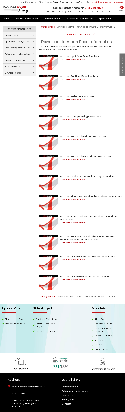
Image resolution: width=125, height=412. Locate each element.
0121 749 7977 (18, 393)
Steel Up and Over (14, 319)
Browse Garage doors (27, 18)
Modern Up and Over (15, 323)
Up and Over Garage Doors (19, 41)
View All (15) (89, 34)
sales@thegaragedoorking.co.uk (106, 1)
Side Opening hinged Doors (19, 47)
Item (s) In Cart (122, 8)
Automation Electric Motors (79, 18)
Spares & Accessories (19, 60)
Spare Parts (105, 18)
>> (80, 34)
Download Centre (66, 26)
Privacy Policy (51, 1)
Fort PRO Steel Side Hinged (45, 325)
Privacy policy (68, 399)
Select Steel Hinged (46, 331)
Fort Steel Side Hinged (47, 319)
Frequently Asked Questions (103, 330)
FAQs (40, 1)
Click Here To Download (72, 59)
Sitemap (64, 1)
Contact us (67, 403)
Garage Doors (48, 26)
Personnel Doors (52, 18)
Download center (123, 63)
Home (7, 18)
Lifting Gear (100, 319)
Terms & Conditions (26, 1)
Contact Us (76, 1)
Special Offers (19, 35)
